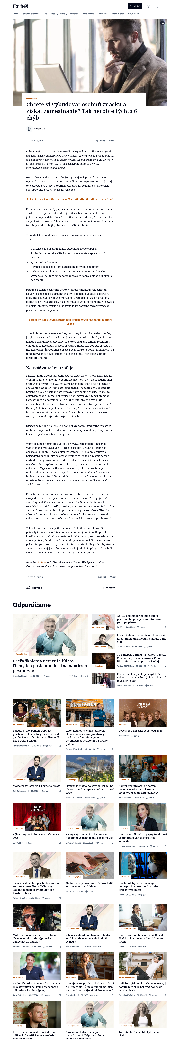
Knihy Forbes (133, 14)
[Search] (156, 6)
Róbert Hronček (20, 898)
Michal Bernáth (124, 685)
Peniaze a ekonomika (31, 14)
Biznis (15, 14)
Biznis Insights (88, 14)
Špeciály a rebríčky (58, 14)
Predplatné (135, 6)
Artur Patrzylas (19, 995)
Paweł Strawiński (21, 746)
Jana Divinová (125, 798)
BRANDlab (103, 14)
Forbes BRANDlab (125, 666)
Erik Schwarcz (19, 791)
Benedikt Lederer (21, 947)
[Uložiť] (165, 627)
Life (45, 14)
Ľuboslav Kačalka (127, 995)
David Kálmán (123, 647)
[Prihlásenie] (148, 6)
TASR (119, 627)
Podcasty (74, 14)
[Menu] (164, 6)
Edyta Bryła (71, 995)
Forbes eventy (117, 14)
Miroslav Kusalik (20, 676)
